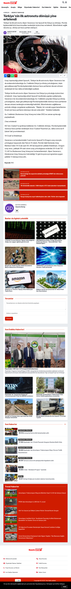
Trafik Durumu (42, 563)
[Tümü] (65, 424)
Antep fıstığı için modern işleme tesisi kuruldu (36, 479)
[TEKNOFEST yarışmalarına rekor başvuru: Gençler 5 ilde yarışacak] (51, 255)
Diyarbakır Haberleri (32, 7)
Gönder (9, 318)
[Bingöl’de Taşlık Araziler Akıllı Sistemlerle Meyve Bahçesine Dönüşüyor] (20, 255)
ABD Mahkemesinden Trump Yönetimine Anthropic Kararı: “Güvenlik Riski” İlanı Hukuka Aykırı (49, 242)
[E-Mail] (16, 210)
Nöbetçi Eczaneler (11, 558)
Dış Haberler (46, 7)
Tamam (64, 586)
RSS (18, 580)
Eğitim (55, 7)
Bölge (20, 7)
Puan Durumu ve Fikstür (12, 568)
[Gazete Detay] (9, 208)
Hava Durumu (43, 558)
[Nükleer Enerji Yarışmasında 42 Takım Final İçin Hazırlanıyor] (51, 279)
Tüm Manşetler (43, 568)
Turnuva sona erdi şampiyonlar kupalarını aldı (36, 460)
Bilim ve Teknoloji (18, 12)
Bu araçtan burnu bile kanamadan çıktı (34, 433)
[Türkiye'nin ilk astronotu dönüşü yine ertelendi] (35, 54)
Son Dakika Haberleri (11, 572)
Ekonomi (63, 7)
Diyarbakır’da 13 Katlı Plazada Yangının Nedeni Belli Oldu (40, 442)
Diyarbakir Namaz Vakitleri (13, 563)
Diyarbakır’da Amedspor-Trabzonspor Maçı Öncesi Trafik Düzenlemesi (40, 451)
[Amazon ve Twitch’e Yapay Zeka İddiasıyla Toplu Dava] (20, 279)
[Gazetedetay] (10, 2)
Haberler (6, 12)
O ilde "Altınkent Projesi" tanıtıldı (32, 470)
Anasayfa (5, 7)
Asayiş (13, 7)
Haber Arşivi (42, 572)
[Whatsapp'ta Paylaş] (12, 75)
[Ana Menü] (66, 2)
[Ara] (63, 2)
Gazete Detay (20, 207)
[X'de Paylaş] (8, 75)
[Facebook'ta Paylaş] (5, 75)
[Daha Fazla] (15, 75)
